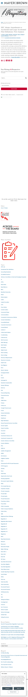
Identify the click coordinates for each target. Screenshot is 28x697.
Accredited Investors (5, 274)
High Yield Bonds (5, 420)
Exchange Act (4, 380)
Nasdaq (2, 468)
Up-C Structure (4, 607)
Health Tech (3, 415)
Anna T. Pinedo (21, 34)
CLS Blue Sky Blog (5, 653)
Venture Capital (4, 609)
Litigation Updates (5, 458)
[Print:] (2, 61)
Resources (18, 37)
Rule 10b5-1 (3, 551)
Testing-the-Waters (5, 599)
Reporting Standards (5, 539)
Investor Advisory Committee (7, 440)
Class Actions (4, 307)
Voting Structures (5, 617)
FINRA (2, 398)
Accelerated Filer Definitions (10, 37)
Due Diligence (4, 365)
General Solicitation (5, 413)
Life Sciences (4, 456)
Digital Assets (4, 350)
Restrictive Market (5, 546)
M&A (2, 461)
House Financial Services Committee (9, 423)
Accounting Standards (6, 272)
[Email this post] (4, 60)
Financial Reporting (5, 393)
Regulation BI (4, 524)
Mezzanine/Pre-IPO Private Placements (10, 463)
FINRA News (3, 400)
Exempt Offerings (5, 385)
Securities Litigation (5, 564)
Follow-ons (3, 405)
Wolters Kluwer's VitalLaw (7, 667)
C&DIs (2, 299)
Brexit (2, 294)
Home (2, 22)
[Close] (24, 673)
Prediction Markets (5, 488)
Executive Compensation (6, 382)
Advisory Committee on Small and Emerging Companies (13, 277)
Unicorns (3, 604)
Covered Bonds (4, 327)
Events (2, 377)
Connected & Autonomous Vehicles (9, 317)
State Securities (4, 582)
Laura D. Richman (5, 35)
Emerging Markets (5, 372)
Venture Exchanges (5, 612)
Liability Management (6, 450)
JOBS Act (3, 448)
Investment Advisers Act (6, 435)
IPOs (2, 445)
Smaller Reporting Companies (7, 571)
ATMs (2, 282)
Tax (1, 594)
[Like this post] (9, 60)
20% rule (3, 267)
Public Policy (4, 511)
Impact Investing (4, 428)
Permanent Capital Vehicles (7, 481)
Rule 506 (3, 556)
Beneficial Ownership (5, 292)
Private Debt (4, 493)
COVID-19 (3, 330)
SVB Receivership (5, 592)
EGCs (2, 367)
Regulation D (4, 526)
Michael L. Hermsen (13, 34)
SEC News (3, 559)
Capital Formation (5, 302)
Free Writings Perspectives (10, 69)
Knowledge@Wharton (6, 659)
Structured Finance (5, 587)
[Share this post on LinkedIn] (11, 60)
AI (1, 279)
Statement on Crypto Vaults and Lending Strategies (12, 634)
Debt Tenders (4, 345)
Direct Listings (4, 355)
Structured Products (5, 589)
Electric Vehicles (4, 370)
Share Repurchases (5, 569)
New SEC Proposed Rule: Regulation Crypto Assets (12, 624)
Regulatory (3, 534)
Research (3, 541)
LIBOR (2, 453)
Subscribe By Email (6, 83)
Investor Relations (5, 443)
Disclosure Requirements (6, 357)
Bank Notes (3, 284)
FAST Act (3, 387)
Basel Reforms (4, 287)
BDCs (2, 289)
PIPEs (2, 483)
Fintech (2, 403)
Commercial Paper (5, 312)
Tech (2, 597)
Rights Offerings (4, 549)
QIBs (2, 513)
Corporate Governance (6, 324)
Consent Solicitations (5, 319)
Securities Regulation (5, 566)
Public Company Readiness (7, 508)
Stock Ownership (5, 584)
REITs (2, 536)
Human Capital (4, 425)
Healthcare (3, 418)
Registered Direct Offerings (7, 516)
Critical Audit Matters (6, 332)
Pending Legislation (5, 478)
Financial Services (5, 395)
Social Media (4, 574)
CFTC (2, 304)
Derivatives (3, 347)
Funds (2, 410)
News (2, 471)
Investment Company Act (6, 438)
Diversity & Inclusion (5, 360)
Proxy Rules (3, 503)
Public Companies (5, 506)
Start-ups (3, 579)
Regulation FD (4, 529)
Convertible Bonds (5, 322)
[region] (13, 684)
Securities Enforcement (6, 561)
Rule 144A (3, 554)
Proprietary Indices (5, 501)
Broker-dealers (4, 297)
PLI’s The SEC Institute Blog (7, 662)
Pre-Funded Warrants (6, 486)
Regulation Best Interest (6, 521)
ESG (2, 375)
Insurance (3, 430)
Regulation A (4, 519)
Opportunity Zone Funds (6, 476)
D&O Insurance (4, 340)
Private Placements (5, 498)
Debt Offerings (4, 342)
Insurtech (3, 433)
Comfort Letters (4, 309)
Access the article (15, 57)
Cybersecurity (4, 337)
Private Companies (5, 491)
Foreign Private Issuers (6, 408)
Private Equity (4, 496)
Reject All (19, 688)
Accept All (7, 688)
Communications (5, 314)
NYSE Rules (3, 473)
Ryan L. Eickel (5, 34)
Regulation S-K (4, 531)
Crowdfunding (4, 335)
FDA (2, 390)
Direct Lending (4, 352)
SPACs (2, 576)
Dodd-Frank (3, 362)
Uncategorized (4, 602)
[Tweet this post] (7, 60)
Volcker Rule (3, 614)
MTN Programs (4, 466)
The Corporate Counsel (6, 664)
